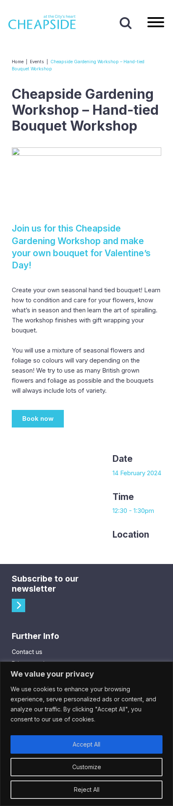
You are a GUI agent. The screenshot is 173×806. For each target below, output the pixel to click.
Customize (86, 766)
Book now (38, 418)
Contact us (27, 651)
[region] (86, 734)
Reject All (87, 789)
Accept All (86, 744)
